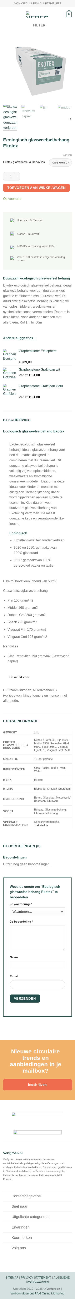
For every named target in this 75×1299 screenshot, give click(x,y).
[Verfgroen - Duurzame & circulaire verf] (37, 14)
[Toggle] (7, 1196)
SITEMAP (12, 1277)
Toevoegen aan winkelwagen (36, 188)
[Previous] (10, 68)
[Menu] (5, 14)
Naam (14, 957)
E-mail (14, 976)
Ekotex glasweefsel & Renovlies (24, 162)
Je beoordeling (21, 921)
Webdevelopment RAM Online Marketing (37, 1293)
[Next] (65, 68)
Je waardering (21, 904)
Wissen (67, 155)
